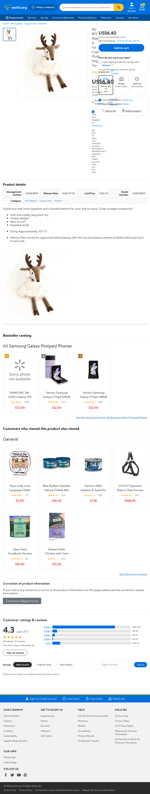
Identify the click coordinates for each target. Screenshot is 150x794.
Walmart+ (46, 730)
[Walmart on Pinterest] (25, 775)
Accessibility (84, 730)
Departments (16, 17)
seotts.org (97, 125)
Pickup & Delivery (87, 17)
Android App (10, 762)
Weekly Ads (119, 698)
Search (140, 664)
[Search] (119, 7)
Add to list (110, 110)
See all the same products (133, 574)
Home (6, 23)
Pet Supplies (16, 23)
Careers (120, 17)
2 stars (47, 639)
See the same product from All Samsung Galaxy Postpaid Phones (111, 417)
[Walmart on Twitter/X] (12, 775)
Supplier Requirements (15, 740)
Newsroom (9, 725)
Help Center (73, 698)
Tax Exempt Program (88, 740)
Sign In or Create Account (43, 698)
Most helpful (66, 664)
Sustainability (10, 735)
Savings (44, 17)
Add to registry (133, 110)
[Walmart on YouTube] (19, 775)
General (42, 23)
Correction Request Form (22, 601)
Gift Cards (46, 735)
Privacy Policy (122, 720)
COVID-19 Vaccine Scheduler (93, 715)
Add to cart (121, 48)
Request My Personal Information (126, 732)
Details (126, 104)
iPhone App (10, 757)
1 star (47, 643)
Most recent (22, 664)
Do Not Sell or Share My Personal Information (127, 740)
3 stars (47, 635)
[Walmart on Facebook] (6, 775)
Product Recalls (86, 735)
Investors (8, 730)
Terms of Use (121, 715)
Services (32, 17)
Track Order (96, 698)
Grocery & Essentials (63, 17)
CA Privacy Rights (124, 725)
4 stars (47, 631)
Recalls (81, 725)
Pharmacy (106, 17)
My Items (133, 17)
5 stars (47, 627)
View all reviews (15, 652)
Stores (44, 720)
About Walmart (11, 715)
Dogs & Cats (31, 23)
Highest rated (44, 664)
